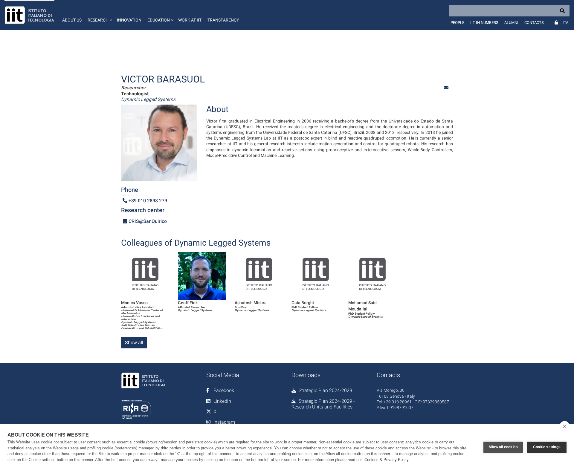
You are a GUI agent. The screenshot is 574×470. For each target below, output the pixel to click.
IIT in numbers (484, 22)
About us (72, 20)
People (457, 22)
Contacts (534, 22)
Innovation (129, 20)
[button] (99, 15)
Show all (134, 342)
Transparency (223, 20)
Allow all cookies (503, 447)
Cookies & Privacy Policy (386, 459)
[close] (565, 426)
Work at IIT (189, 20)
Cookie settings (547, 447)
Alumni (511, 22)
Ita (565, 22)
